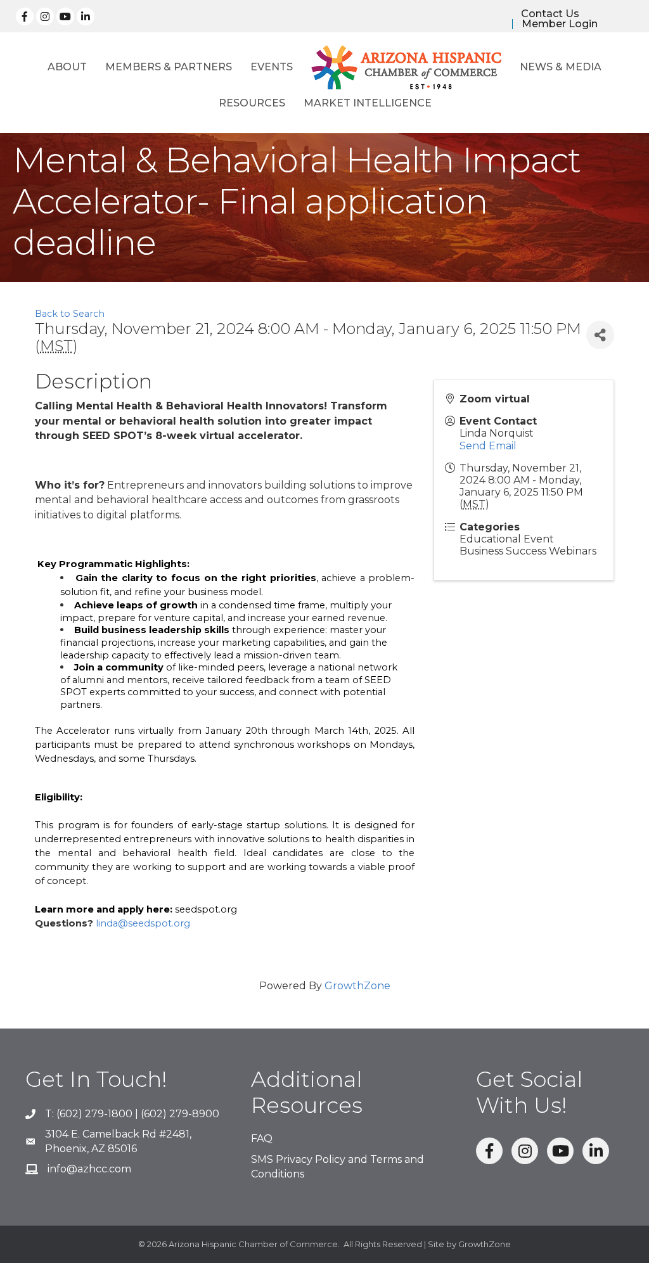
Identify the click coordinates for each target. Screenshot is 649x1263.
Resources (252, 103)
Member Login (560, 24)
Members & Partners (168, 67)
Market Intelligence (368, 103)
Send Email (488, 446)
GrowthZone (357, 986)
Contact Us (550, 14)
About (67, 67)
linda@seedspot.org (143, 923)
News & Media (560, 67)
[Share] (600, 335)
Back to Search (70, 313)
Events (271, 67)
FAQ (262, 1138)
